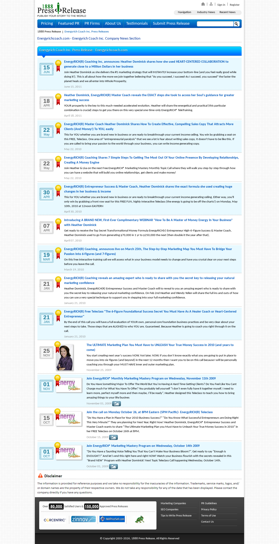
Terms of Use (208, 515)
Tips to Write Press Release (176, 515)
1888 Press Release (49, 31)
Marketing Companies (173, 503)
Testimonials (137, 23)
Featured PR (68, 23)
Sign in (221, 5)
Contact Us (207, 521)
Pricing (47, 23)
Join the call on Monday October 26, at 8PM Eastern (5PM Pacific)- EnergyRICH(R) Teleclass (150, 412)
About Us (113, 23)
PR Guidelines (209, 503)
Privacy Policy (209, 509)
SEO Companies (169, 509)
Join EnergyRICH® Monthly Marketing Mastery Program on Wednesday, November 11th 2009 (151, 378)
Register (235, 5)
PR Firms (92, 23)
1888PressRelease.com (61, 9)
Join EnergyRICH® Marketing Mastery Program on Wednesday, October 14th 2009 (143, 446)
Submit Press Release (171, 23)
